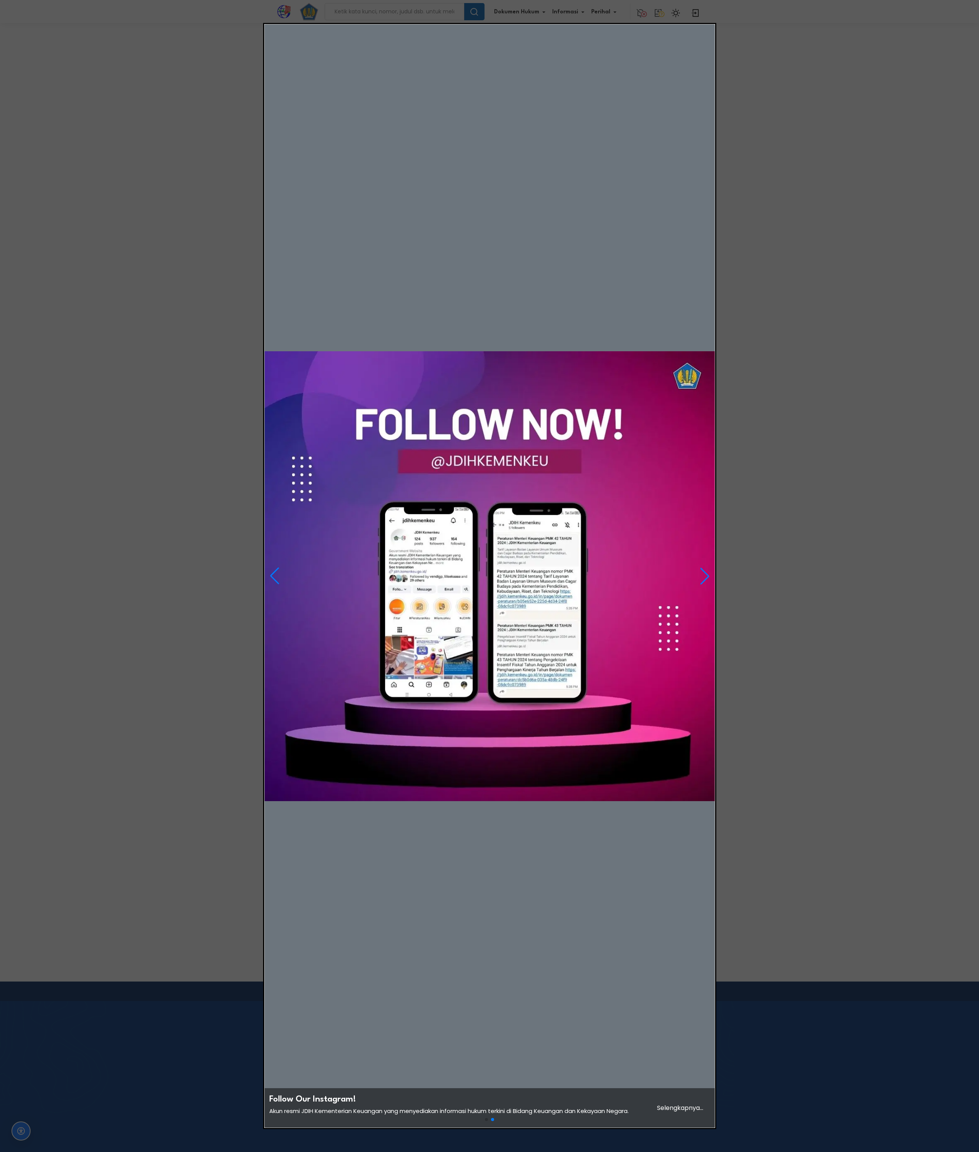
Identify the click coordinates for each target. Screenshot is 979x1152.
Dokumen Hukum (516, 12)
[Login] (696, 11)
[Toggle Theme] (677, 11)
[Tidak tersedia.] (658, 11)
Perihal (600, 12)
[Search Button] (474, 11)
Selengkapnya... (680, 1107)
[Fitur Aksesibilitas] (21, 1131)
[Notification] (640, 11)
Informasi (565, 12)
